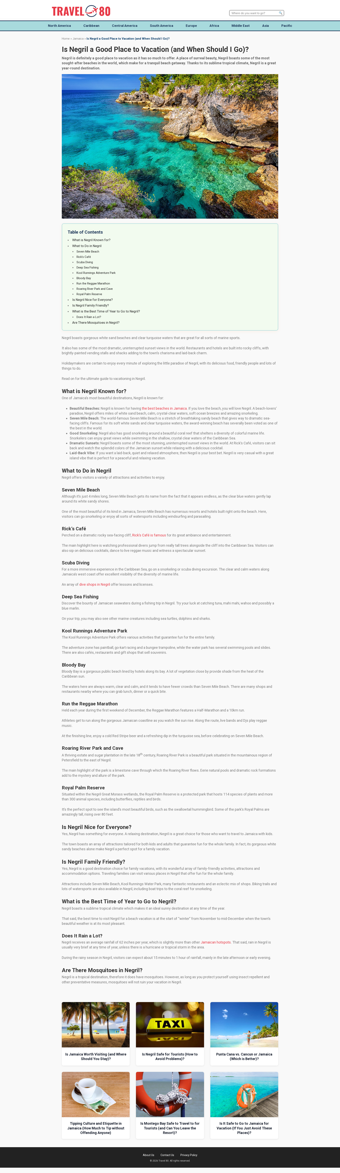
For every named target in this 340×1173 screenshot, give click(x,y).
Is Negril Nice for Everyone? (92, 300)
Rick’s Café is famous (149, 535)
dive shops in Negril (94, 584)
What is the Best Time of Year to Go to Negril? (106, 311)
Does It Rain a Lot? (89, 317)
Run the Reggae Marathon (93, 283)
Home (66, 38)
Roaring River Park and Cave (95, 289)
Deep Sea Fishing (88, 267)
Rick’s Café (84, 257)
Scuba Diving (85, 262)
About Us (148, 1155)
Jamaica (78, 38)
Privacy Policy (188, 1155)
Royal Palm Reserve (89, 294)
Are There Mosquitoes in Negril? (95, 322)
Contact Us (167, 1155)
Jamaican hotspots (216, 942)
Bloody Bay (84, 278)
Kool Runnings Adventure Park (96, 273)
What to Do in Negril (87, 246)
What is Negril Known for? (91, 240)
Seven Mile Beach (88, 251)
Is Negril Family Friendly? (90, 305)
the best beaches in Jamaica (164, 408)
